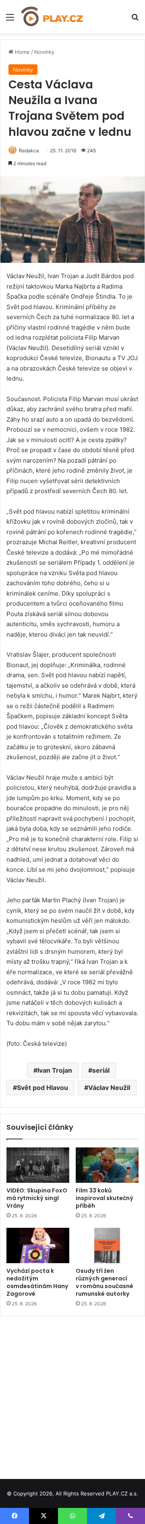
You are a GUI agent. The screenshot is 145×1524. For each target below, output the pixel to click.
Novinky (44, 52)
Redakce (29, 150)
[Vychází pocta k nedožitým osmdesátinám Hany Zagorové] (37, 1245)
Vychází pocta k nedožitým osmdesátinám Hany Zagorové (37, 1282)
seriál (101, 1070)
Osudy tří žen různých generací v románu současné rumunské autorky (104, 1282)
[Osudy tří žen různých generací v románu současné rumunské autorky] (107, 1245)
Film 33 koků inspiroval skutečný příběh (104, 1198)
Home (21, 52)
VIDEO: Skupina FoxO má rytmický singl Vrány (36, 1198)
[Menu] (10, 20)
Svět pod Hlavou (42, 1088)
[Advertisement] (72, 1394)
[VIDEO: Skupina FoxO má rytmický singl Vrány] (37, 1165)
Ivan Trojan (54, 1070)
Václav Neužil (109, 1088)
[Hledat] (135, 20)
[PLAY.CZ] (52, 17)
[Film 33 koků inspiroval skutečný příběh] (107, 1165)
